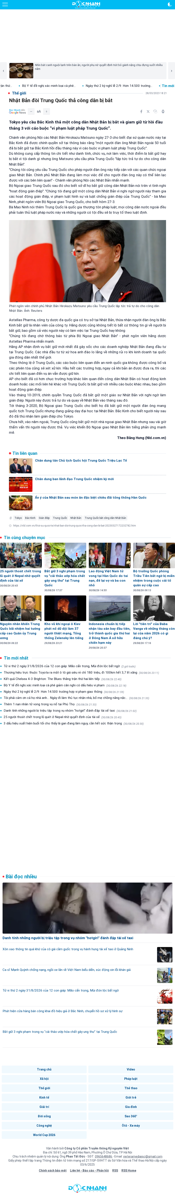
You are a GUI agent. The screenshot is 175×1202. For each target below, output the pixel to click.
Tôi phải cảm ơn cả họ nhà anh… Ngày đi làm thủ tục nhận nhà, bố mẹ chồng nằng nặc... (76, 698)
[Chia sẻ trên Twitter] (148, 111)
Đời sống (44, 1116)
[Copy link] (155, 111)
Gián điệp (44, 518)
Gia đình (131, 1107)
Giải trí (44, 1107)
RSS (115, 1170)
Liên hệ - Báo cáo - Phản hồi (89, 1170)
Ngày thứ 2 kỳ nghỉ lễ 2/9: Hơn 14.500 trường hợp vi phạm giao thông (64, 692)
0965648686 (104, 1156)
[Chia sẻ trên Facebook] (141, 111)
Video (131, 1069)
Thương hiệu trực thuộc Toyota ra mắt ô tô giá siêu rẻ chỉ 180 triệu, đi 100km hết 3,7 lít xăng (81, 672)
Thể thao (130, 1088)
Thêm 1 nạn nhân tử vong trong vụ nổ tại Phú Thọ (50, 704)
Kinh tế (44, 1097)
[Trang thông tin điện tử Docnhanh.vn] (86, 5)
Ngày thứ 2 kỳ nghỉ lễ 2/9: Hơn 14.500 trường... (89, 86)
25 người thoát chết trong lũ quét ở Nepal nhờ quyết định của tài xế (62, 717)
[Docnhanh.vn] (87, 1189)
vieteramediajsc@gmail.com (142, 1156)
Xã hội (44, 1078)
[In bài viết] (163, 111)
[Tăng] (46, 111)
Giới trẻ (130, 1097)
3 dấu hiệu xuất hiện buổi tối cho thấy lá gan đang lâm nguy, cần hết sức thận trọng (74, 723)
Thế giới (44, 1088)
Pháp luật (130, 1078)
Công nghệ (44, 1125)
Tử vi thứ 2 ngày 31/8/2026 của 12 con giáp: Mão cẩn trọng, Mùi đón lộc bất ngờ (70, 666)
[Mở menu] (5, 4)
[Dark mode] (169, 4)
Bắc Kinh (30, 518)
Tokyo (18, 518)
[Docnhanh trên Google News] (17, 111)
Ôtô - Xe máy (131, 1125)
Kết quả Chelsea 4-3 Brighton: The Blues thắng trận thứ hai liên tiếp (62, 679)
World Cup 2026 (44, 1135)
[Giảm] (31, 111)
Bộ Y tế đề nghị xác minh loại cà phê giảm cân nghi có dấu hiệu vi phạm (65, 685)
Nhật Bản (75, 518)
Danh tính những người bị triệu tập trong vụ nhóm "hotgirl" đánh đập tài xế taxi (70, 711)
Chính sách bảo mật (53, 1170)
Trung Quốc (60, 518)
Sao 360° (131, 1116)
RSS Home (128, 1170)
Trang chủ (44, 1069)
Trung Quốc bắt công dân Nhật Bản (105, 518)
